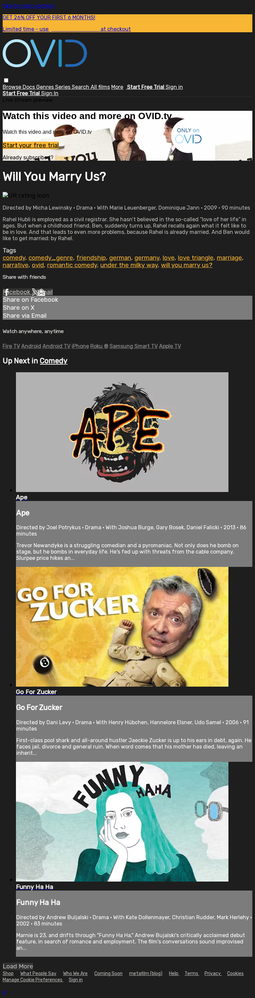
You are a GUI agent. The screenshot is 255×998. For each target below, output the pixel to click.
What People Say (38, 973)
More (117, 87)
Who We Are (75, 973)
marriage (229, 257)
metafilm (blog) (145, 973)
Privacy (213, 973)
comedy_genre (51, 257)
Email (45, 292)
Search (81, 87)
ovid (38, 265)
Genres (45, 87)
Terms (192, 973)
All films (100, 87)
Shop (8, 973)
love (169, 257)
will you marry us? (186, 265)
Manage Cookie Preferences (33, 980)
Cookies (235, 973)
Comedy (53, 361)
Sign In (49, 93)
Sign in (174, 87)
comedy (14, 257)
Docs (29, 87)
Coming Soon (108, 973)
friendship (91, 257)
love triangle (195, 257)
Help (174, 973)
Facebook (17, 292)
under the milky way (129, 265)
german (120, 257)
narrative (16, 265)
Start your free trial (31, 145)
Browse (13, 87)
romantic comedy (72, 265)
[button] (6, 80)
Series (63, 87)
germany (146, 257)
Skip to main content (29, 6)
